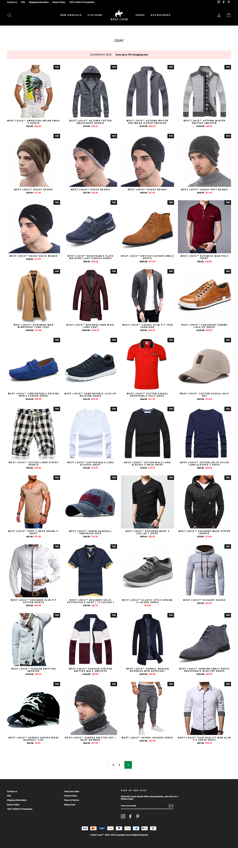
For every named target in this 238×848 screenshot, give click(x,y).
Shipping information (39, 2)
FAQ (23, 2)
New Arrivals (71, 15)
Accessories (161, 15)
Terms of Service (71, 800)
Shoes (140, 15)
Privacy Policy (70, 796)
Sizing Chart (69, 804)
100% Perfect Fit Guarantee (81, 2)
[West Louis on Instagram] (123, 816)
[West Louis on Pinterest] (138, 816)
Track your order (71, 791)
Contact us (12, 2)
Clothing (95, 15)
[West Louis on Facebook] (130, 816)
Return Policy (59, 2)
